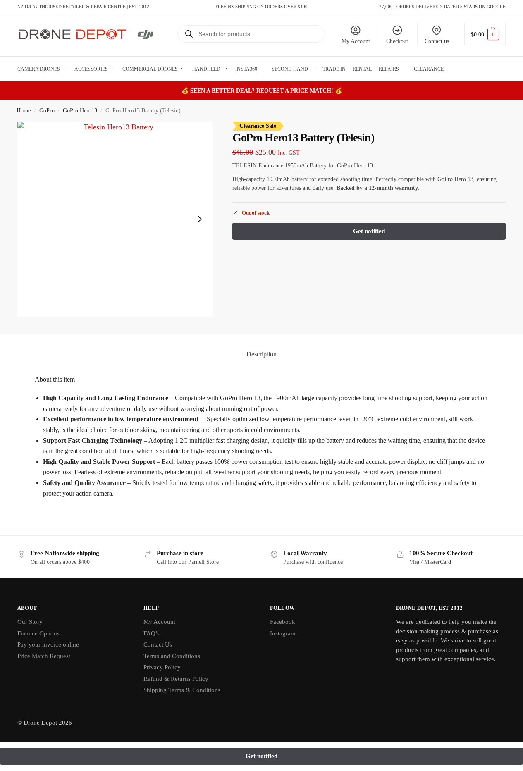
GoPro (47, 110)
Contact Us (157, 644)
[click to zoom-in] (115, 219)
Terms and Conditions (171, 656)
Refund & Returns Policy (175, 679)
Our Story (30, 621)
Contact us (437, 41)
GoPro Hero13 (80, 110)
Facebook (282, 621)
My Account (356, 41)
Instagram (283, 633)
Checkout (397, 41)
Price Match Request (43, 656)
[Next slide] (199, 219)
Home (24, 110)
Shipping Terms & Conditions (181, 690)
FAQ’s (151, 633)
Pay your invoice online (48, 644)
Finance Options (38, 633)
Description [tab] (261, 354)
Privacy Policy (162, 667)
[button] (485, 34)
